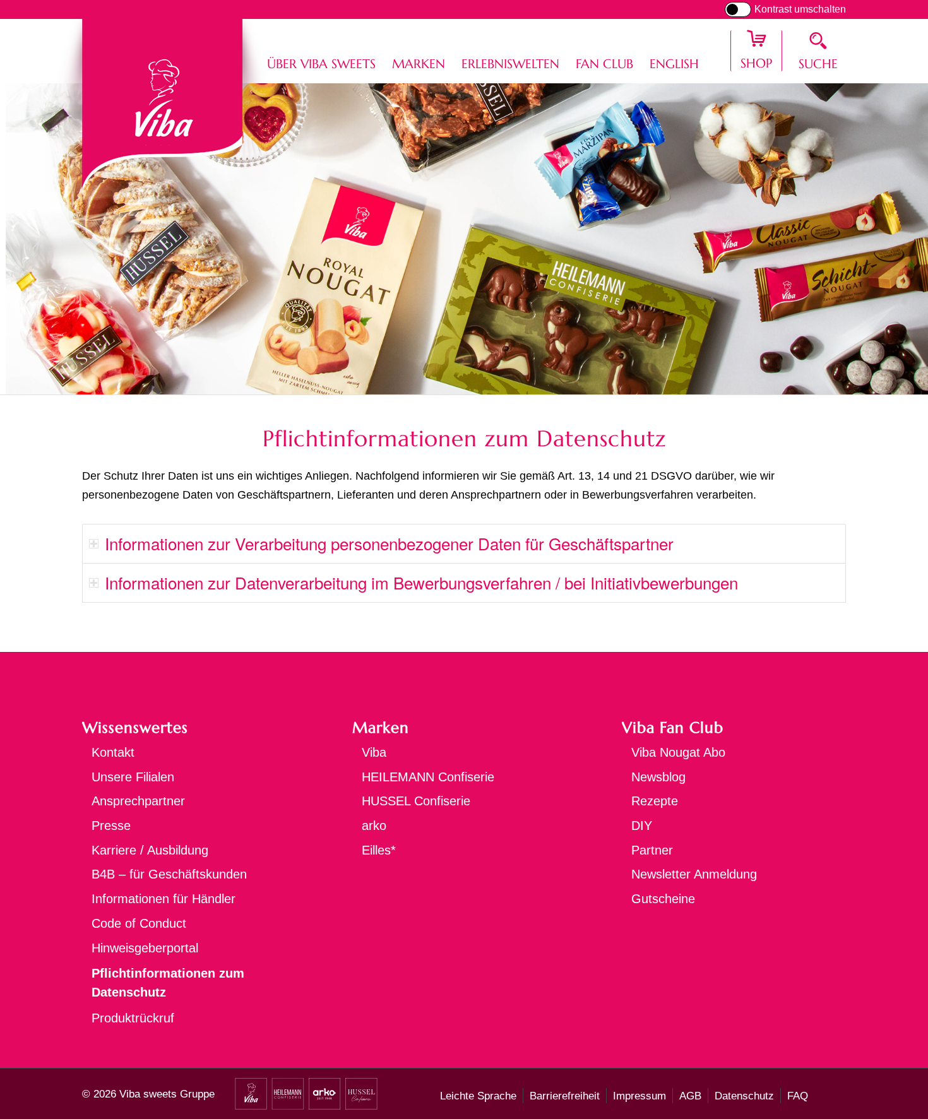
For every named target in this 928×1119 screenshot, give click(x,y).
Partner (652, 850)
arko (374, 825)
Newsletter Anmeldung (694, 874)
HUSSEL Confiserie (416, 801)
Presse (111, 825)
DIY (641, 825)
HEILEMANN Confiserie (428, 777)
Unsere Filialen (133, 777)
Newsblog (658, 777)
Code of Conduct (139, 923)
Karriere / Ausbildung (150, 850)
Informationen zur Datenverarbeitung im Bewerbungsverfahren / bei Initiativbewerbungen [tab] (421, 582)
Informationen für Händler (163, 899)
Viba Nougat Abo (678, 752)
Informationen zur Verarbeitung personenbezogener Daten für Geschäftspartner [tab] (389, 543)
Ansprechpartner (138, 801)
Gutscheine (663, 899)
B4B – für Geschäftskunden (169, 874)
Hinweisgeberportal (145, 948)
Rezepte (654, 801)
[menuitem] (321, 50)
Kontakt (113, 752)
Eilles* (379, 850)
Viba (374, 752)
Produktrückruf (133, 1018)
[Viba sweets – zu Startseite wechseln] (162, 104)
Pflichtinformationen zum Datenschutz (168, 982)
